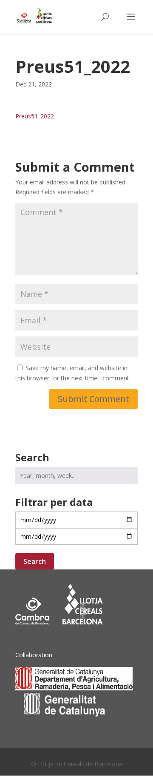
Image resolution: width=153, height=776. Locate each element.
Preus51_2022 (34, 116)
